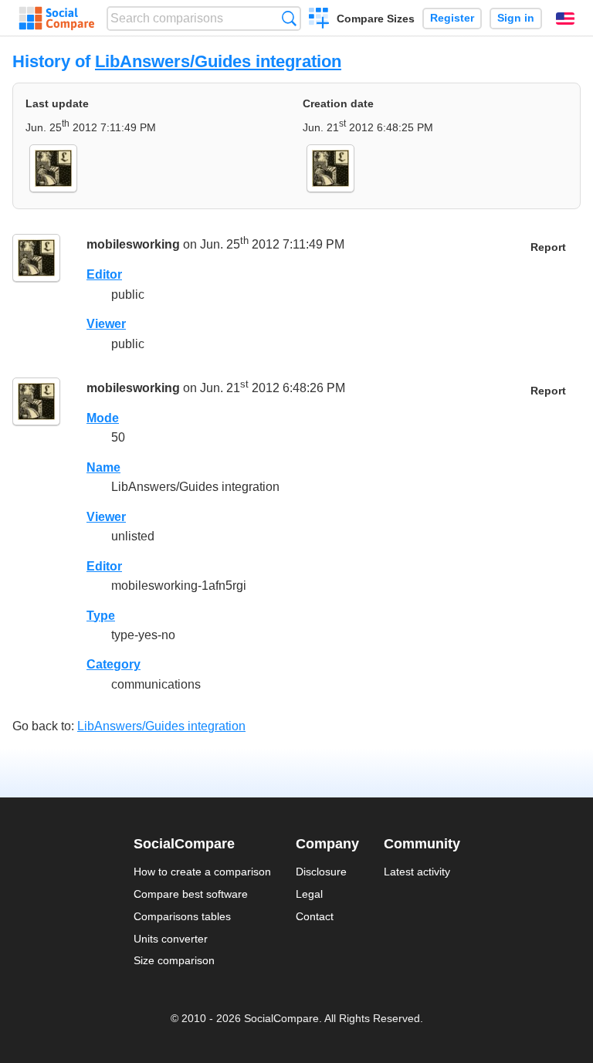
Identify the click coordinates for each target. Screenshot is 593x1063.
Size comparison (174, 960)
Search (289, 18)
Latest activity (417, 871)
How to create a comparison (202, 871)
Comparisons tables (182, 916)
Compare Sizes (376, 18)
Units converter (171, 939)
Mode (102, 418)
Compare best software (191, 894)
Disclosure (321, 871)
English (565, 18)
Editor (104, 274)
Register (452, 18)
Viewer (106, 323)
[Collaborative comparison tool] (56, 18)
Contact (315, 916)
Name (103, 467)
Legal (309, 894)
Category (113, 664)
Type (100, 615)
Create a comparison (319, 20)
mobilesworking (133, 245)
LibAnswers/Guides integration (218, 61)
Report (548, 247)
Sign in (515, 18)
